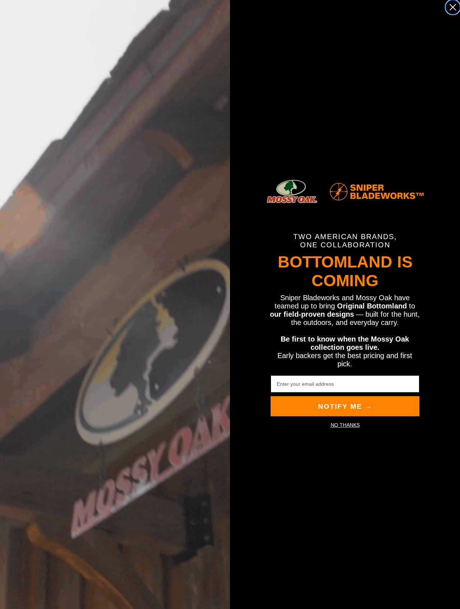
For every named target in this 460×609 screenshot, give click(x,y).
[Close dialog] (453, 7)
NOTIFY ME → (345, 406)
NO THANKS (345, 425)
